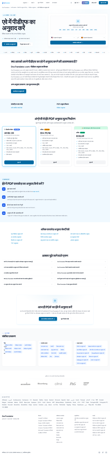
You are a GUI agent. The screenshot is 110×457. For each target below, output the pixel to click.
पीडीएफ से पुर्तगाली (27, 348)
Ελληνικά (57, 400)
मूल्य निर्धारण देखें (65, 319)
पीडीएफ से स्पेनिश (8, 345)
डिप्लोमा (62, 349)
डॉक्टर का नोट (59, 442)
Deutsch (51, 400)
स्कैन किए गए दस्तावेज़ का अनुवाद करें (97, 349)
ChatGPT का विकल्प (42, 418)
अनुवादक (25, 2)
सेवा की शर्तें (9, 419)
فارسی (72, 400)
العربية (10, 400)
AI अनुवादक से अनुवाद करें (80, 427)
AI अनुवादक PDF (74, 237)
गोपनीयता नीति (16, 419)
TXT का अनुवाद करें (81, 363)
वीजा (51, 356)
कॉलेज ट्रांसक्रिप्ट (45, 353)
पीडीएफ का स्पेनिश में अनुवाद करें (99, 418)
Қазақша (33, 402)
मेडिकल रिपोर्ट (59, 420)
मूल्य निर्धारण (40, 2)
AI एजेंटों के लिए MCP (79, 432)
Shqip (30, 404)
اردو (86, 404)
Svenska (41, 404)
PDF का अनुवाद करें (81, 346)
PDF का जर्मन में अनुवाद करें (98, 423)
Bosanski (35, 400)
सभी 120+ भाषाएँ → (97, 435)
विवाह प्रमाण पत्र (60, 346)
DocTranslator (7, 416)
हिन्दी (97, 400)
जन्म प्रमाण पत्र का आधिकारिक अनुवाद (79, 234)
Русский (10, 404)
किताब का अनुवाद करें (93, 356)
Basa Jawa (27, 402)
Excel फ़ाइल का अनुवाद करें (83, 353)
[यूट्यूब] (106, 452)
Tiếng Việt (91, 404)
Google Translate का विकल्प (45, 420)
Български (25, 400)
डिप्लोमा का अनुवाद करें (16, 240)
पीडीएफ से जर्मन (17, 348)
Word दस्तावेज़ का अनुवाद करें (94, 346)
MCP (86, 2)
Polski (87, 402)
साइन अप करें (103, 2)
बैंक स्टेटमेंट (53, 353)
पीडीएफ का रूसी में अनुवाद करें (99, 432)
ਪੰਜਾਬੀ (83, 402)
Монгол (49, 402)
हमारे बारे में (4, 419)
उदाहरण (48, 2)
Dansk (46, 400)
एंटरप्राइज (54, 2)
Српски (35, 404)
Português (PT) (104, 402)
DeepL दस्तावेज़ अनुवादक (44, 423)
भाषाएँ (32, 2)
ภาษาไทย (55, 404)
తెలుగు (50, 404)
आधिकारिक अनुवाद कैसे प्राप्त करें (81, 422)
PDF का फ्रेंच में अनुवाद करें (98, 420)
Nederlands (68, 402)
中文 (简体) (98, 404)
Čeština (41, 400)
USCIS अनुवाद (59, 418)
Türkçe (74, 404)
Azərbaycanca (17, 400)
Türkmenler (62, 404)
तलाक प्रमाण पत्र (44, 349)
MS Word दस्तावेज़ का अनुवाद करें (49, 234)
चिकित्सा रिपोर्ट (44, 356)
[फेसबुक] (102, 452)
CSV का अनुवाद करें (95, 360)
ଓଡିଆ (78, 402)
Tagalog (69, 404)
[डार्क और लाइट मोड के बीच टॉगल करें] (71, 2)
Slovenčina (17, 404)
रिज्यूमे (57, 440)
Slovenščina (24, 404)
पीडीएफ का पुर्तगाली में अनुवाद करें (99, 425)
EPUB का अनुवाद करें (81, 356)
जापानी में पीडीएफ (17, 352)
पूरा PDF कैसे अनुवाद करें (80, 424)
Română (4, 404)
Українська (80, 404)
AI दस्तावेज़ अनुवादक (16, 237)
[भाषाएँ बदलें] (78, 37)
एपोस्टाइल (57, 356)
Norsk (74, 402)
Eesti (68, 400)
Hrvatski (101, 400)
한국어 (39, 402)
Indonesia (10, 402)
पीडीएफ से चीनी (8, 348)
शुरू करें (19, 162)
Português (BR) (94, 402)
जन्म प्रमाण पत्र (44, 346)
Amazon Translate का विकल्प (45, 428)
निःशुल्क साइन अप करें (24, 44)
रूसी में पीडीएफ (8, 352)
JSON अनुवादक (74, 240)
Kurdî (44, 402)
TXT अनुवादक (14, 243)
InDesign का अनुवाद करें (82, 360)
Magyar (4, 402)
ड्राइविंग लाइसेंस (62, 353)
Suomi (77, 400)
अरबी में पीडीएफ (28, 345)
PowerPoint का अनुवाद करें (98, 353)
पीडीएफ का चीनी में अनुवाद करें (99, 428)
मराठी (53, 402)
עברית (92, 400)
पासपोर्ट (52, 346)
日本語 (21, 402)
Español (63, 400)
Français (82, 400)
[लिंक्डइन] (99, 452)
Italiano (16, 402)
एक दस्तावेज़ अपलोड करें (47, 319)
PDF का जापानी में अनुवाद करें (99, 430)
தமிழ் (46, 404)
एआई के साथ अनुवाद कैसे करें (80, 429)
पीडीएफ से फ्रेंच (18, 345)
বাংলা (31, 400)
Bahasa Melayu (60, 402)
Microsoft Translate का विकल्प (45, 430)
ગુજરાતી (88, 400)
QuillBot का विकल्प (42, 432)
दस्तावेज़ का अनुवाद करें (10, 44)
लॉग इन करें (94, 2)
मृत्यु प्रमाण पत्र (54, 349)
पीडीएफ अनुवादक (61, 108)
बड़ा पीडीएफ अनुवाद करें (17, 234)
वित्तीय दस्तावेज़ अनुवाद (46, 237)
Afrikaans (4, 400)
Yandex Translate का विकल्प (45, 425)
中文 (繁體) (5, 407)
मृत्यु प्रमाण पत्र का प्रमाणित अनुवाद (49, 240)
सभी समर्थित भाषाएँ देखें (16, 108)
